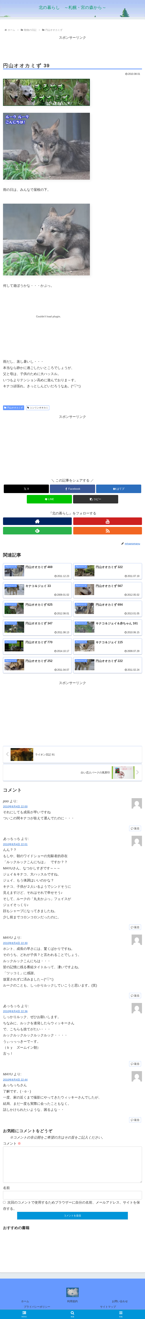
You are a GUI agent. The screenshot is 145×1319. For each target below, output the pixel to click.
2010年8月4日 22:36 (15, 1011)
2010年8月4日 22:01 (15, 844)
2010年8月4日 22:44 (15, 1079)
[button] (95, 499)
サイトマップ (108, 1306)
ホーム (25, 1301)
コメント (12, 1143)
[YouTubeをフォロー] (107, 521)
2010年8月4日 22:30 (15, 943)
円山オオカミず (15, 407)
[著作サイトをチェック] (37, 521)
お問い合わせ (120, 1301)
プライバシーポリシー (37, 1306)
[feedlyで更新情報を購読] (37, 530)
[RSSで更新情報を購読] (107, 530)
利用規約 (72, 1301)
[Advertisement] (72, 49)
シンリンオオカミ (39, 407)
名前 (6, 1188)
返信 (136, 828)
